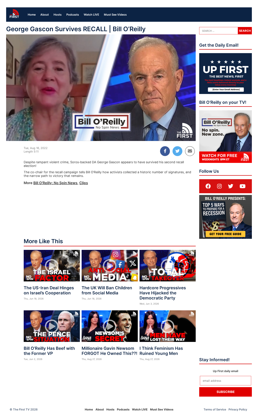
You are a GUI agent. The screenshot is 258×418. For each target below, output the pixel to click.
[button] (101, 88)
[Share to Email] (190, 151)
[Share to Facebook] (165, 151)
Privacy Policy (238, 409)
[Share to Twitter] (177, 151)
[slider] (101, 129)
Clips (83, 183)
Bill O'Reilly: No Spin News (55, 183)
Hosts (58, 14)
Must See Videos (115, 14)
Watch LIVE (91, 14)
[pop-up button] (184, 135)
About (44, 14)
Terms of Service (215, 409)
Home (32, 14)
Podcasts (72, 14)
